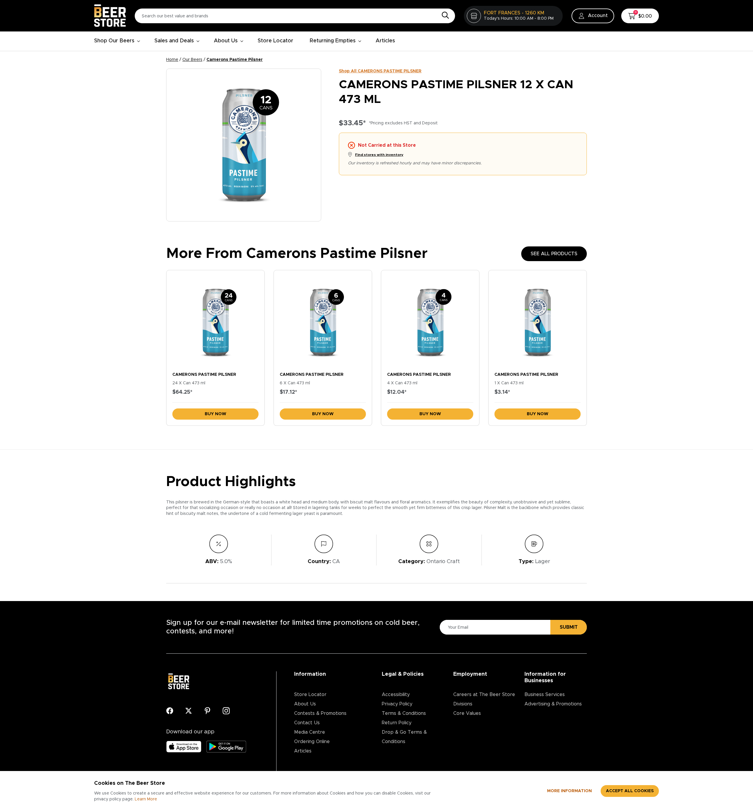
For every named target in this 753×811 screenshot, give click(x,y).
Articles (385, 41)
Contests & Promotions (320, 713)
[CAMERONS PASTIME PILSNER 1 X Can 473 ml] (538, 319)
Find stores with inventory (379, 154)
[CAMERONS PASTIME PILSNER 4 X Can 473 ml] (430, 319)
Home (172, 60)
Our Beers (192, 60)
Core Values (467, 713)
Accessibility (396, 694)
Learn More (146, 799)
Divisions (462, 704)
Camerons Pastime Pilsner (234, 60)
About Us (226, 41)
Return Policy (397, 722)
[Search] (444, 16)
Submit (569, 627)
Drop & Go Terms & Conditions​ (404, 737)
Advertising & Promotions (553, 704)
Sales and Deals (174, 41)
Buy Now (215, 414)
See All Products (554, 253)
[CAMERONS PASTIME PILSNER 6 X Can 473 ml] (323, 319)
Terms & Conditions (404, 713)
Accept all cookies (630, 791)
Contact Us (307, 722)
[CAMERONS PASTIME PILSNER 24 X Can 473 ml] (215, 319)
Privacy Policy (397, 704)
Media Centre (309, 732)
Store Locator (275, 41)
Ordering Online (312, 741)
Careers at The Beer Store (484, 694)
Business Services (544, 694)
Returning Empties (333, 41)
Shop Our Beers (114, 41)
